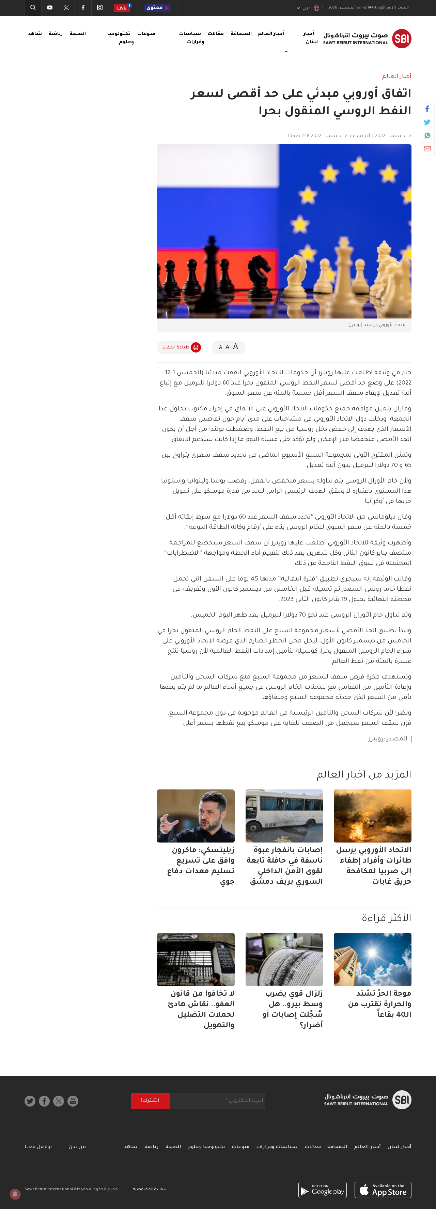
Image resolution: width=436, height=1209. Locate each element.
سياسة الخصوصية (150, 1190)
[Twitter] (427, 122)
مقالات (216, 34)
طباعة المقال (175, 347)
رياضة (56, 34)
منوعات (146, 34)
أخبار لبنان (399, 1147)
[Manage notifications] (15, 1194)
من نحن (77, 1147)
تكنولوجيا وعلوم (206, 1147)
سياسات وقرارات (277, 1147)
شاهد (35, 34)
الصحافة (241, 34)
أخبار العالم (396, 77)
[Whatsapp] (427, 135)
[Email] (427, 148)
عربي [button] (306, 8)
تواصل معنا (38, 1147)
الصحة (77, 34)
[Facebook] (427, 108)
